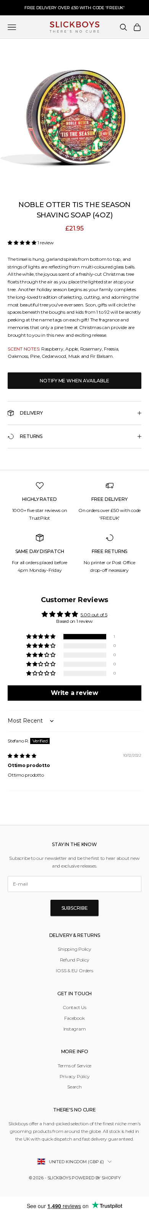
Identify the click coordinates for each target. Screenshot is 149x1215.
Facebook (74, 1018)
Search (74, 1087)
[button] (22, 242)
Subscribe (75, 908)
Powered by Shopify (96, 1177)
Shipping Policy (74, 949)
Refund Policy (74, 960)
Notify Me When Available (74, 381)
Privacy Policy (75, 1076)
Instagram (74, 1029)
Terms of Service (74, 1065)
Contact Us (74, 1007)
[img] (22, 756)
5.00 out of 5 (94, 614)
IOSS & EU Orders (74, 970)
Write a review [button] (74, 692)
